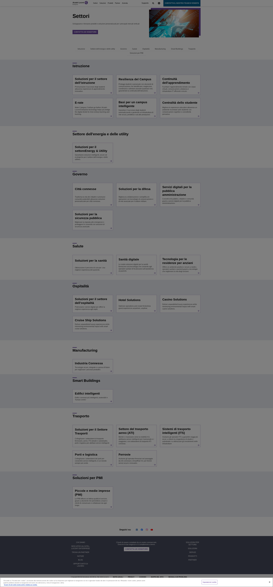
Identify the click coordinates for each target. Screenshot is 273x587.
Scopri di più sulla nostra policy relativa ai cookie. (20, 585)
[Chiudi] (269, 582)
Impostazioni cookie (209, 582)
